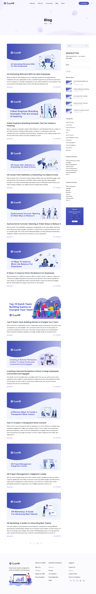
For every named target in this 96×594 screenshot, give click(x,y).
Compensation (70, 198)
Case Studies (69, 125)
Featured (68, 130)
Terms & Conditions (74, 577)
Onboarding (69, 196)
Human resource (70, 135)
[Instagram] (74, 580)
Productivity (69, 140)
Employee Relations (71, 172)
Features (32, 3)
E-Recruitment (70, 166)
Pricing (51, 570)
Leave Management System (72, 137)
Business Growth (70, 122)
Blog (57, 3)
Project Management (71, 142)
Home (45, 23)
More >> (68, 174)
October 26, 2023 (78, 98)
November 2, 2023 (78, 84)
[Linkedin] (77, 580)
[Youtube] (80, 580)
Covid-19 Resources (70, 127)
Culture (68, 194)
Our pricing (49, 3)
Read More (10, 87)
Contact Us (72, 567)
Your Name (69, 58)
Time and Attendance (71, 168)
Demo (63, 3)
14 (37, 543)
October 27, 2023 (78, 91)
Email (68, 64)
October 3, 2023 (78, 112)
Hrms (67, 132)
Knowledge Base (53, 577)
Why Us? (40, 3)
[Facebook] (70, 580)
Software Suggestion (71, 145)
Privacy (71, 570)
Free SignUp (84, 3)
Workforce (68, 150)
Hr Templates (53, 574)
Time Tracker (69, 147)
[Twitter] (83, 580)
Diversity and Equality (72, 170)
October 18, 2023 (78, 105)
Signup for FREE (40, 574)
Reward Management (71, 164)
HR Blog (37, 570)
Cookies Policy (73, 574)
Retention (68, 192)
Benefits (68, 190)
